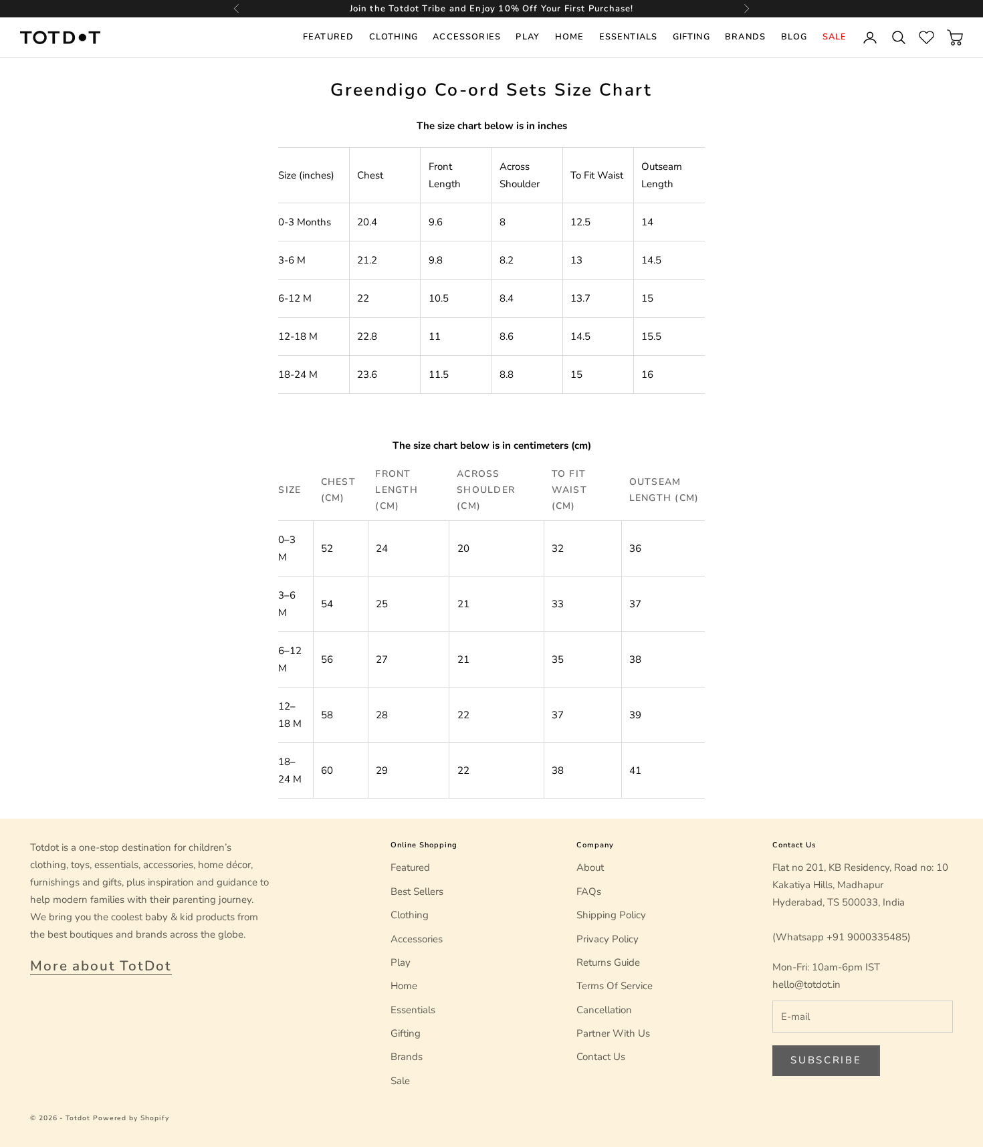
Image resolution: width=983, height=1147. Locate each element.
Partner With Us (613, 1033)
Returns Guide (608, 962)
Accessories (467, 37)
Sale (835, 37)
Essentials (628, 37)
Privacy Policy (607, 939)
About (590, 867)
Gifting (691, 37)
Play (528, 37)
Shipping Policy (611, 915)
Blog (794, 37)
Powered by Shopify (131, 1118)
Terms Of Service (614, 986)
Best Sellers (417, 891)
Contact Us (600, 1056)
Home (569, 37)
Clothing (393, 37)
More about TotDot (101, 965)
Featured (328, 37)
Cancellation (604, 1010)
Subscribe (825, 1060)
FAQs (588, 891)
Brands (745, 37)
